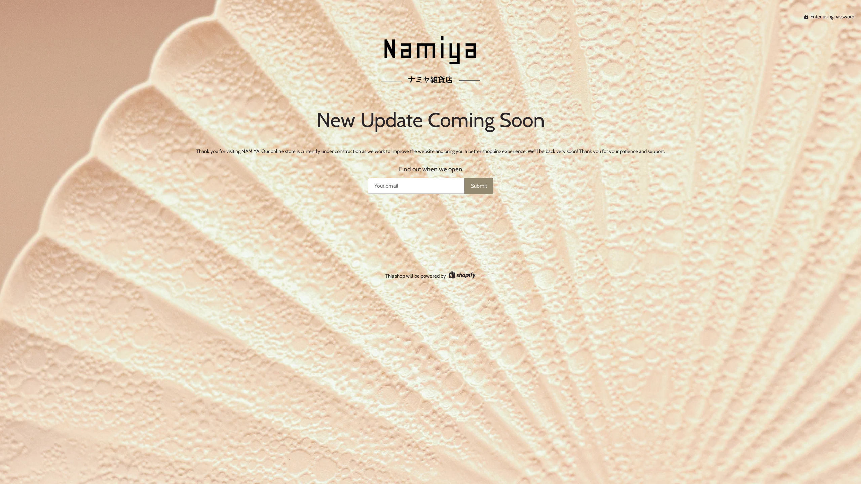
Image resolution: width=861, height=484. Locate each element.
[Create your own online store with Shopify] (461, 276)
